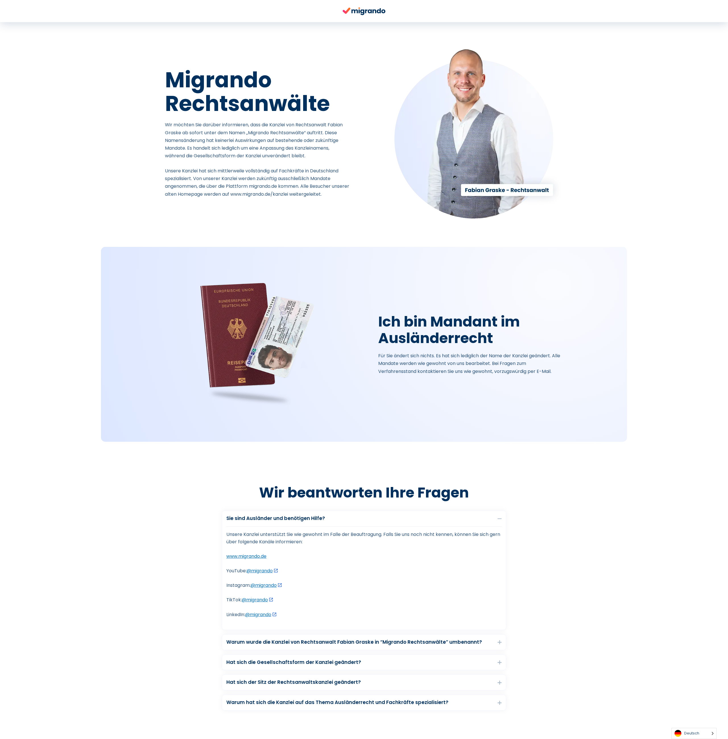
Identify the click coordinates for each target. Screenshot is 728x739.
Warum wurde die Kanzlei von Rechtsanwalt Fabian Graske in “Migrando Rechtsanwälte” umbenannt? (354, 642)
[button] (364, 519)
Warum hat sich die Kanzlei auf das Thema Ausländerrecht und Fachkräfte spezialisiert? (337, 702)
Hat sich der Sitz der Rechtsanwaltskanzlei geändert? (293, 682)
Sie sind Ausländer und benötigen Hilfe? (275, 518)
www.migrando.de (246, 556)
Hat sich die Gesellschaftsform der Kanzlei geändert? (293, 662)
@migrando (260, 570)
